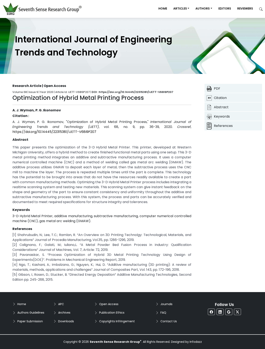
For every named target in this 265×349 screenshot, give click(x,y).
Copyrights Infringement (117, 321)
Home (162, 8)
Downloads (66, 321)
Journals (166, 304)
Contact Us (168, 321)
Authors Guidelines (30, 312)
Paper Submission (30, 321)
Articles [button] (180, 8)
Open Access (108, 304)
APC (61, 304)
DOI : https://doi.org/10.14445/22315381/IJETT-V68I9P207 (132, 92)
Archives (64, 312)
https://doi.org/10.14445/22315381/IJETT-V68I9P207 (54, 131)
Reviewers (245, 8)
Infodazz (196, 342)
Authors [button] (202, 8)
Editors (224, 8)
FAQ (163, 312)
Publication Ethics (111, 312)
